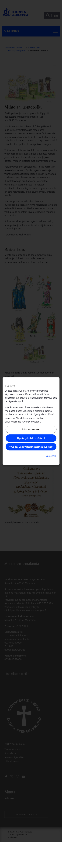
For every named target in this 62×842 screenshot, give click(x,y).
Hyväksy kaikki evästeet (31, 438)
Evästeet (51, 455)
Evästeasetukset (31, 429)
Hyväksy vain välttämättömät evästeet (31, 446)
